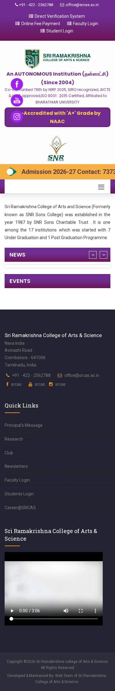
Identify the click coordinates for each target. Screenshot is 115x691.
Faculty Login (85, 23)
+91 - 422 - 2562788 (35, 4)
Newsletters (16, 466)
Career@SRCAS (20, 507)
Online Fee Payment (40, 23)
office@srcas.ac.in (82, 4)
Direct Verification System (60, 16)
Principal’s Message (24, 425)
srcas (16, 384)
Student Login (59, 30)
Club (9, 452)
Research (14, 439)
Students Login (19, 493)
